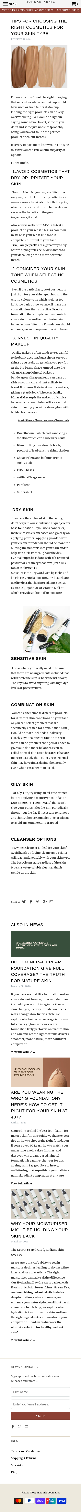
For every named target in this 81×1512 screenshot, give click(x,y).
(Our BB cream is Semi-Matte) (31, 803)
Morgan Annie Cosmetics (45, 1492)
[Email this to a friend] (51, 901)
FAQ (13, 1472)
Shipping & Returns (23, 1458)
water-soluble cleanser (38, 867)
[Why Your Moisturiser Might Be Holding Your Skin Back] (40, 1204)
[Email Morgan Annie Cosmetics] (27, 1426)
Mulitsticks (27, 568)
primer (62, 793)
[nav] (10, 4)
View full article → (23, 1052)
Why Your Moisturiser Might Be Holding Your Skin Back (39, 1229)
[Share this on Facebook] (30, 901)
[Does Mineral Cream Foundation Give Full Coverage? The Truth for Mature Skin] (40, 944)
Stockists (17, 1465)
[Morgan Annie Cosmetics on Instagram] (20, 1426)
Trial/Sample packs (24, 245)
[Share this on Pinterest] (37, 901)
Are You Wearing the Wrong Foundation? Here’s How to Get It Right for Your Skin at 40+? (39, 1104)
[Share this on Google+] (44, 901)
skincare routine (42, 738)
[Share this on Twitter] (23, 901)
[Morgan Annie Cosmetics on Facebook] (13, 1426)
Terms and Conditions (25, 1451)
